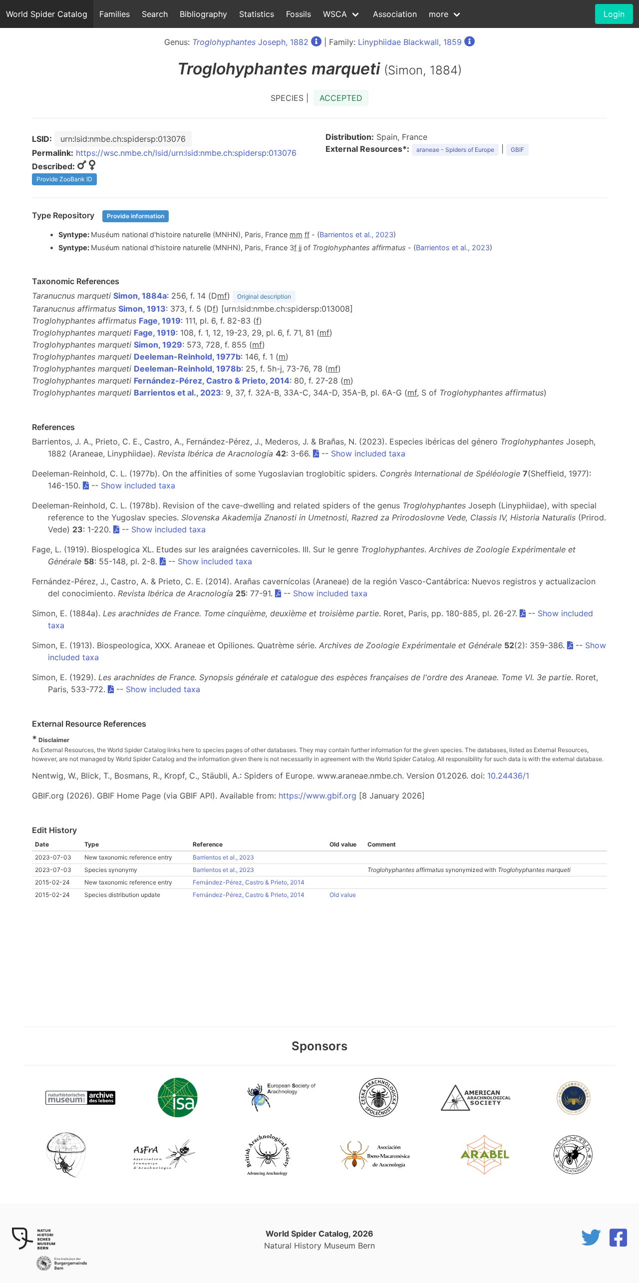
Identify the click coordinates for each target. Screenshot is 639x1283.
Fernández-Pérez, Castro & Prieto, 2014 (212, 381)
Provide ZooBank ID (64, 179)
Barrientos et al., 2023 (356, 234)
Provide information (135, 216)
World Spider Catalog (46, 14)
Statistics (256, 14)
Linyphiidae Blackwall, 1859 (410, 42)
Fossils (298, 14)
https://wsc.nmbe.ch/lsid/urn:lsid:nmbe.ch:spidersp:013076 (186, 153)
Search (155, 14)
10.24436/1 (508, 776)
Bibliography (203, 14)
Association (395, 14)
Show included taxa (368, 453)
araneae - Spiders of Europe (455, 149)
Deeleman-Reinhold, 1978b (187, 369)
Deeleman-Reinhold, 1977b (187, 357)
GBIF (517, 149)
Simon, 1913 (142, 309)
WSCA (335, 14)
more (438, 14)
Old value (342, 894)
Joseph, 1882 (250, 42)
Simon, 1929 (158, 345)
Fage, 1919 (160, 321)
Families (114, 14)
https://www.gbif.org (317, 796)
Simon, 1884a (140, 296)
